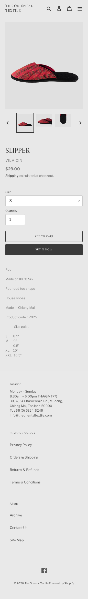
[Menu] (80, 8)
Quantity (11, 211)
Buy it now (44, 249)
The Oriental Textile (19, 8)
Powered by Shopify (61, 583)
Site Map (17, 540)
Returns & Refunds (24, 470)
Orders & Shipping (24, 457)
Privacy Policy (21, 445)
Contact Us (18, 527)
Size (8, 192)
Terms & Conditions (25, 482)
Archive (16, 515)
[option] (24, 123)
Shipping (12, 176)
